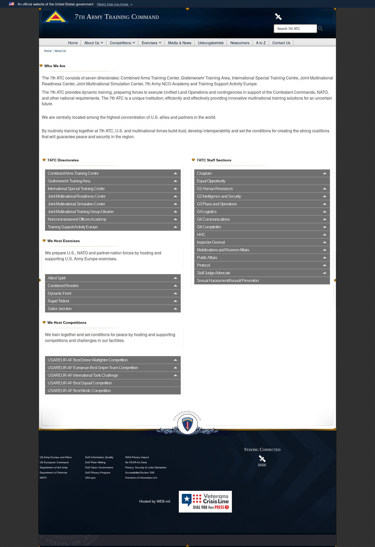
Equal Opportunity (211, 181)
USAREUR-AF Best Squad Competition (80, 383)
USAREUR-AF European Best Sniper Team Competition (93, 367)
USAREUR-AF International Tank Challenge (83, 375)
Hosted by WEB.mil (154, 501)
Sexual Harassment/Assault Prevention (228, 280)
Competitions (120, 42)
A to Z (261, 42)
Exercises (149, 42)
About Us (91, 42)
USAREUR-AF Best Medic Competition (79, 390)
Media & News (179, 42)
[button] (115, 4)
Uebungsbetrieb (211, 42)
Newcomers (239, 42)
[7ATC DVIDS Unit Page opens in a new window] (278, 16)
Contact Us (281, 42)
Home (73, 42)
